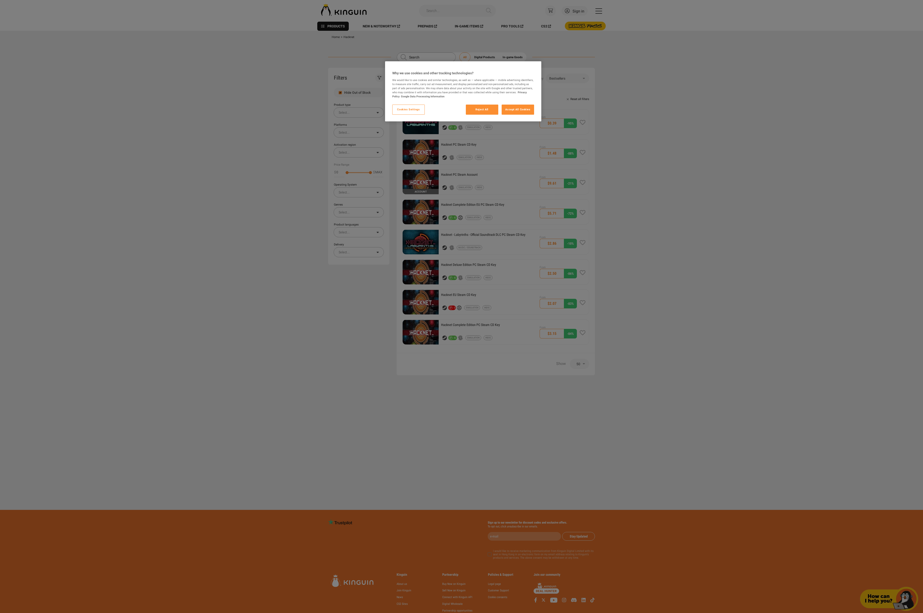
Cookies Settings (408, 109)
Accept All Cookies (517, 109)
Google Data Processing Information (422, 96)
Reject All (481, 109)
